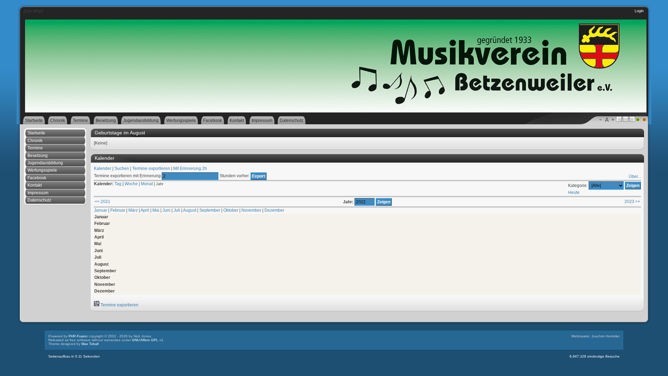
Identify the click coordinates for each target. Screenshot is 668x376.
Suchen (121, 168)
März (133, 210)
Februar (117, 210)
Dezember (274, 210)
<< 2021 (102, 201)
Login (639, 11)
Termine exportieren (151, 168)
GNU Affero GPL (145, 340)
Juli (177, 210)
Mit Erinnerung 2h (190, 168)
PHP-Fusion (78, 336)
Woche (131, 183)
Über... (635, 176)
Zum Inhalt (33, 11)
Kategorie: (578, 185)
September (209, 210)
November (251, 210)
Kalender (102, 168)
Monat (147, 183)
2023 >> (632, 201)
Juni (166, 210)
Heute (574, 192)
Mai (155, 210)
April (145, 210)
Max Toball (89, 344)
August (189, 210)
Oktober (230, 210)
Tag (117, 183)
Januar (100, 210)
